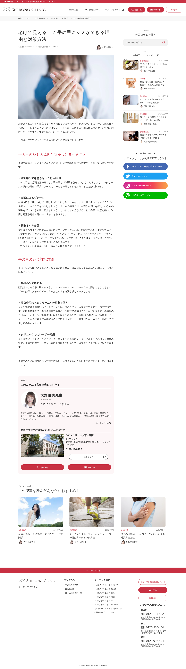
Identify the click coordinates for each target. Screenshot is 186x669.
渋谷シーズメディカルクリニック (109, 608)
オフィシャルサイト (113, 9)
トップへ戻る (94, 570)
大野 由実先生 (40, 18)
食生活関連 (144, 61)
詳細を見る (88, 457)
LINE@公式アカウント (142, 195)
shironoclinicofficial (141, 185)
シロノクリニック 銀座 (105, 593)
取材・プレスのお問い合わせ (153, 582)
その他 (142, 78)
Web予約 (153, 590)
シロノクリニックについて (106, 585)
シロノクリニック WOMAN (106, 604)
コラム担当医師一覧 (91, 9)
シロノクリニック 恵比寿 (106, 589)
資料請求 (174, 9)
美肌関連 (22, 530)
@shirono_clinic (139, 176)
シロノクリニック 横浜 (105, 596)
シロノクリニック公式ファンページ (148, 166)
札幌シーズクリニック (104, 612)
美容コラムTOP (23, 18)
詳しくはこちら (102, 423)
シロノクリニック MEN (105, 600)
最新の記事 (74, 9)
